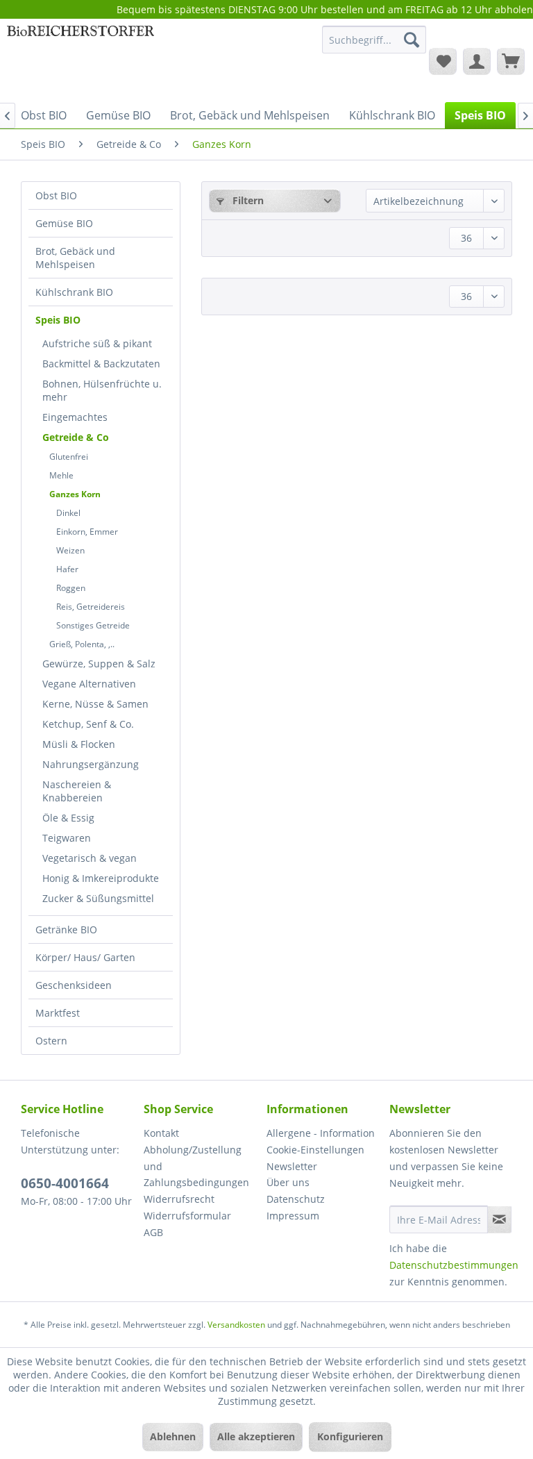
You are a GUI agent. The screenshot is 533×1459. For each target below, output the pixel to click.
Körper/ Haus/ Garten (85, 957)
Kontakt (161, 1133)
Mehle (61, 475)
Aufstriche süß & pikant (97, 343)
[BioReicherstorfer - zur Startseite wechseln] (80, 60)
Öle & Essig (68, 817)
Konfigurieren (350, 1436)
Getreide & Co (75, 437)
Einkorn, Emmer (87, 531)
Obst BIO (56, 195)
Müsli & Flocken (78, 744)
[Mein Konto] (477, 61)
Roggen (70, 588)
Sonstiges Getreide (93, 625)
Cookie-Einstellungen (315, 1149)
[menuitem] (374, 46)
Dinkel (68, 513)
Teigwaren (66, 837)
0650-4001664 (65, 1183)
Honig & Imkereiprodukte (100, 878)
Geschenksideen (73, 985)
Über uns (288, 1182)
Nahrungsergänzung (90, 764)
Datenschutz (295, 1199)
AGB (153, 1232)
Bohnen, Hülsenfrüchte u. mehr (102, 390)
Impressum (292, 1215)
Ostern (51, 1040)
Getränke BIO (66, 929)
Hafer (67, 569)
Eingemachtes (75, 417)
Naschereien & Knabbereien (76, 791)
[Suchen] (411, 39)
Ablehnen (173, 1436)
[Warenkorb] (511, 61)
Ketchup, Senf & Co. (88, 724)
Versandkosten (236, 1325)
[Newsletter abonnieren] (499, 1219)
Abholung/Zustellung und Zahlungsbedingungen (196, 1166)
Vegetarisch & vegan (89, 858)
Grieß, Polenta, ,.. (82, 644)
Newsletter (291, 1166)
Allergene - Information (320, 1133)
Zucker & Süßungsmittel (98, 898)
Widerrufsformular (187, 1215)
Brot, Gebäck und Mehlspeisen (75, 257)
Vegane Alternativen (89, 683)
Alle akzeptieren (256, 1436)
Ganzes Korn (75, 494)
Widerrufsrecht (179, 1199)
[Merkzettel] (443, 61)
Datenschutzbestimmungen (453, 1265)
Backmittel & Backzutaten (101, 363)
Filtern (247, 200)
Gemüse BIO (64, 223)
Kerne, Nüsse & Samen (95, 703)
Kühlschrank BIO (74, 292)
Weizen (70, 550)
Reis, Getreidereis (90, 606)
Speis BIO (58, 319)
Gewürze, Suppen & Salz (98, 663)
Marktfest (57, 1012)
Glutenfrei (68, 456)
